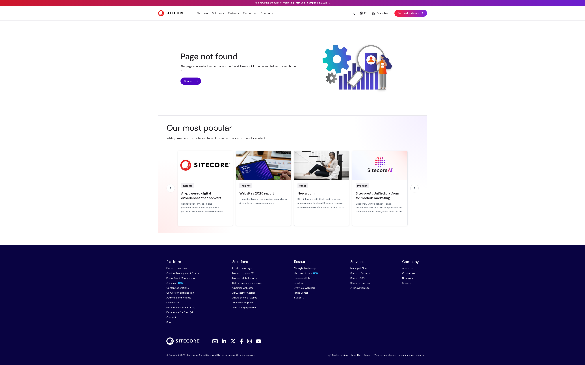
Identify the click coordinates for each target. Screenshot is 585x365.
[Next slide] (414, 188)
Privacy (368, 355)
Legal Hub (356, 355)
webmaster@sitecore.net (412, 355)
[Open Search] (353, 13)
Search (188, 81)
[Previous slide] (171, 188)
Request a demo (408, 13)
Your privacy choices (385, 355)
